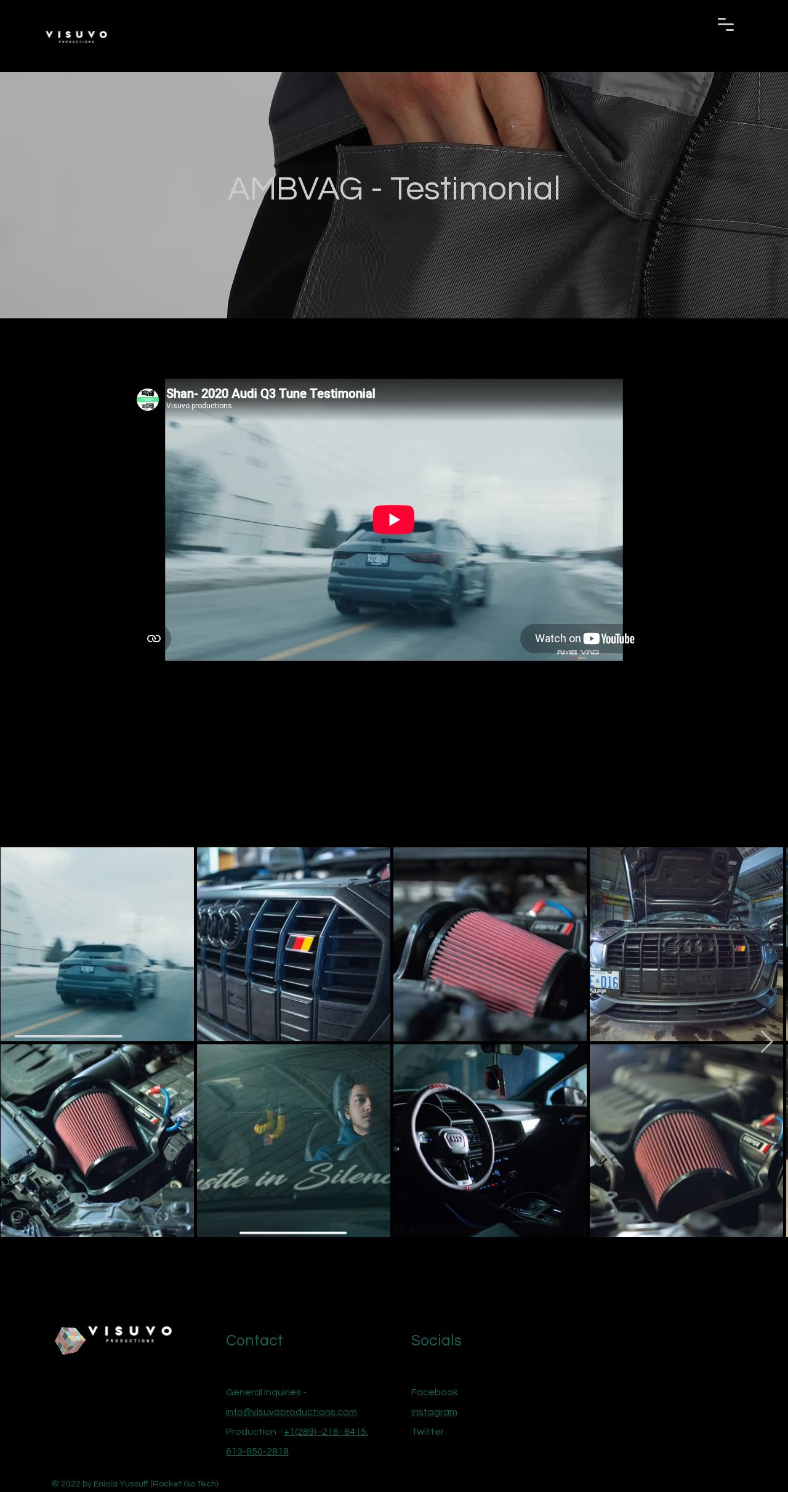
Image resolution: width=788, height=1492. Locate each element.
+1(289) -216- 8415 (325, 1432)
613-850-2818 (257, 1451)
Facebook (434, 1392)
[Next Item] (767, 1042)
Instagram (434, 1412)
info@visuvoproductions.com (291, 1412)
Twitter (427, 1432)
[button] (726, 24)
